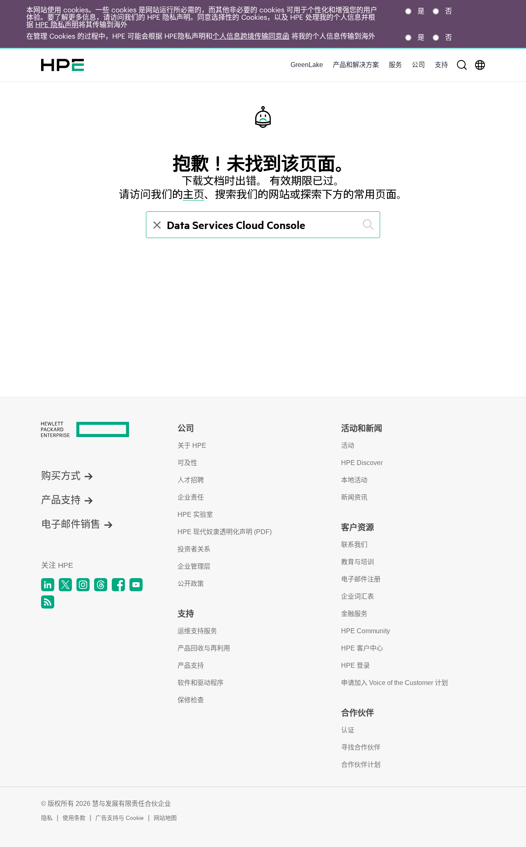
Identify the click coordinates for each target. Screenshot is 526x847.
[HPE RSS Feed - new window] (47, 602)
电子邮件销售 (70, 524)
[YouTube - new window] (136, 584)
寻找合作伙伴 (361, 747)
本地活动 (354, 480)
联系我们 (354, 544)
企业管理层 (194, 566)
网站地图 (165, 818)
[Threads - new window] (100, 584)
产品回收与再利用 (204, 648)
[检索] (368, 224)
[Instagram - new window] (83, 584)
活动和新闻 (361, 428)
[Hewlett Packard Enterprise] (62, 65)
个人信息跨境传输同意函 (250, 36)
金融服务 (354, 613)
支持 (441, 64)
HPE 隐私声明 (56, 24)
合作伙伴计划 (361, 764)
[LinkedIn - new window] (47, 584)
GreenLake (307, 64)
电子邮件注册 (361, 579)
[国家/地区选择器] (480, 65)
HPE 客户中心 (362, 648)
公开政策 (191, 583)
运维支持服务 (197, 630)
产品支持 (61, 499)
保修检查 (191, 700)
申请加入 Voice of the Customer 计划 (394, 682)
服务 (395, 64)
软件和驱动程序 (201, 682)
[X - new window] (65, 584)
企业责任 (191, 497)
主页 (193, 194)
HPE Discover (362, 462)
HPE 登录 (355, 665)
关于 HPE (192, 445)
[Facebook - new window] (118, 584)
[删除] (156, 224)
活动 (347, 445)
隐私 (47, 818)
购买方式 (61, 475)
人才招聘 (191, 480)
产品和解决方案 (356, 64)
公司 (418, 64)
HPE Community (365, 630)
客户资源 (357, 527)
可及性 (187, 462)
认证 (347, 730)
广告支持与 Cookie (119, 818)
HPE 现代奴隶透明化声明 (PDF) (225, 531)
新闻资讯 (354, 497)
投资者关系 (194, 549)
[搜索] (462, 65)
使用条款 (73, 818)
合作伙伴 (357, 712)
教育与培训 (357, 561)
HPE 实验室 (195, 514)
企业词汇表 (357, 596)
